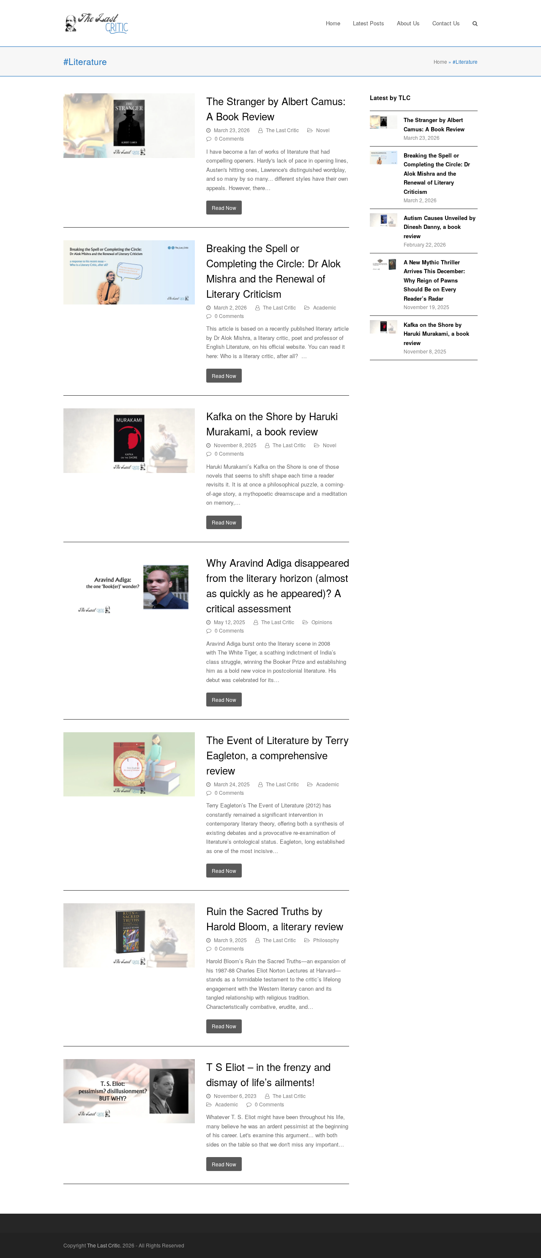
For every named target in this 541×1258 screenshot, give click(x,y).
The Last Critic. (104, 1245)
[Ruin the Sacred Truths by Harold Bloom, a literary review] (129, 935)
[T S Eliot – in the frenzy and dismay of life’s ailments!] (129, 1091)
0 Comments (229, 138)
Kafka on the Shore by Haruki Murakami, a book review (272, 423)
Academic (324, 307)
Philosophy (326, 939)
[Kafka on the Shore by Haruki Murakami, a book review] (129, 440)
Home (440, 61)
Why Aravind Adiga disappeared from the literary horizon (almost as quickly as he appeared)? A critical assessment (277, 585)
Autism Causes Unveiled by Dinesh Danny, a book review (439, 227)
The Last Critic (282, 129)
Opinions (321, 621)
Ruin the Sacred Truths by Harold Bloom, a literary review (274, 918)
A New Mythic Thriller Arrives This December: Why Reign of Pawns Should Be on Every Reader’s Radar (434, 280)
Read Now (224, 207)
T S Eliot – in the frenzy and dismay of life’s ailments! (268, 1074)
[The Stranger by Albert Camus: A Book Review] (129, 125)
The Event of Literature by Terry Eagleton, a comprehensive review (277, 754)
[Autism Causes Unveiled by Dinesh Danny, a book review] (383, 220)
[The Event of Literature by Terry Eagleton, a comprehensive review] (129, 764)
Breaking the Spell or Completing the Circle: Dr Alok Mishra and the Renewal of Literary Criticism (273, 270)
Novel (323, 129)
